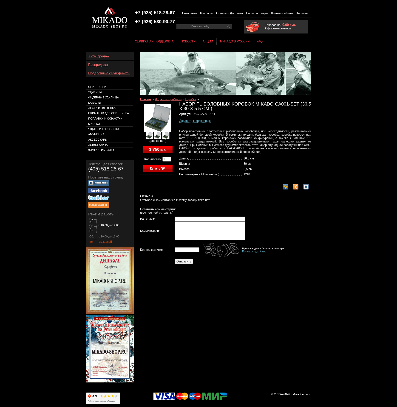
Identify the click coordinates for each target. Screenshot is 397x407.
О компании (189, 13)
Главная (145, 99)
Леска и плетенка (102, 108)
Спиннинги (97, 87)
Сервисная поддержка (154, 41)
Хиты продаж (98, 56)
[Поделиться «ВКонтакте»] (306, 187)
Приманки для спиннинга (108, 113)
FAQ (260, 41)
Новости (188, 41)
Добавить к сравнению (195, 121)
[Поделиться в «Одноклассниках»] (295, 187)
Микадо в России (235, 41)
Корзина (302, 13)
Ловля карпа (98, 145)
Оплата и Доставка (229, 13)
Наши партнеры (257, 13)
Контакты (206, 13)
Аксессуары (98, 139)
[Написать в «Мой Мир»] (285, 187)
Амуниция (96, 134)
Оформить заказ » (278, 28)
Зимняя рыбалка (101, 150)
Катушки (94, 102)
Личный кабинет (282, 13)
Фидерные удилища (103, 97)
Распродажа (98, 65)
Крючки (94, 124)
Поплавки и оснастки (105, 118)
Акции (208, 41)
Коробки (190, 99)
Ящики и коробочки (168, 99)
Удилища (95, 92)
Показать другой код (254, 251)
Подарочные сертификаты (109, 73)
